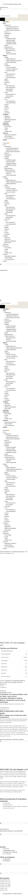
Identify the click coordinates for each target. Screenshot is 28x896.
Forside (1, 551)
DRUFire (7, 80)
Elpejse (6, 45)
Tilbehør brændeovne (10, 48)
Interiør (6, 128)
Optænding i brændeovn (10, 134)
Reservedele (8, 121)
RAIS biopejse (9, 91)
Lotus (6, 99)
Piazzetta (7, 107)
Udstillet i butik (8, 131)
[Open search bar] (0, 300)
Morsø (6, 92)
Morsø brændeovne (11, 94)
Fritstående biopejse (11, 38)
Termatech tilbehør (10, 70)
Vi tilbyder (5, 114)
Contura (7, 104)
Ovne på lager (8, 126)
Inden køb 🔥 (6, 21)
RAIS (6, 84)
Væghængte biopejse (11, 43)
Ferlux (6, 109)
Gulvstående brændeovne (12, 26)
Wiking (6, 64)
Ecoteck (7, 111)
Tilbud (6, 129)
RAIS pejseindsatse (10, 87)
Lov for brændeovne (9, 138)
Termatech (7, 65)
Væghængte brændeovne (12, 28)
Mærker (5, 55)
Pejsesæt (8, 52)
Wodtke (6, 106)
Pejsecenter (6, 124)
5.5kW (5, 682)
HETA (6, 72)
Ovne (4, 23)
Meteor (6, 79)
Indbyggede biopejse (11, 42)
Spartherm (7, 82)
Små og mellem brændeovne (13, 30)
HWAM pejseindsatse (11, 62)
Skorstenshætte (8, 136)
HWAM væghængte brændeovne (14, 60)
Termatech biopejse (11, 67)
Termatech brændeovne (12, 69)
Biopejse (7, 37)
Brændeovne (8, 25)
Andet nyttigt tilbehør (11, 53)
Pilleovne (7, 32)
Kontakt (5, 139)
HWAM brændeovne (11, 58)
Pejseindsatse (8, 33)
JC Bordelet (7, 97)
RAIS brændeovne (10, 85)
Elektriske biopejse (10, 40)
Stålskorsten (8, 118)
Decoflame (7, 112)
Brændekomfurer (9, 47)
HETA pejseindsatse (11, 77)
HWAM (6, 57)
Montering (7, 116)
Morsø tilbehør (9, 96)
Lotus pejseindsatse (11, 102)
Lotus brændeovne (10, 101)
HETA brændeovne (10, 74)
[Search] (2, 19)
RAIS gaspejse (9, 89)
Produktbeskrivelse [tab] (4, 707)
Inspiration (6, 123)
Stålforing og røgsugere (10, 119)
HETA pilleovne (9, 75)
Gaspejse (7, 35)
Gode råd (5, 133)
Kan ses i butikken (12, 682)
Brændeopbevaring (10, 50)
